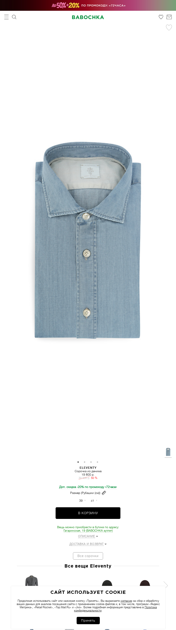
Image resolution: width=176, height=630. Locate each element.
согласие (126, 600)
